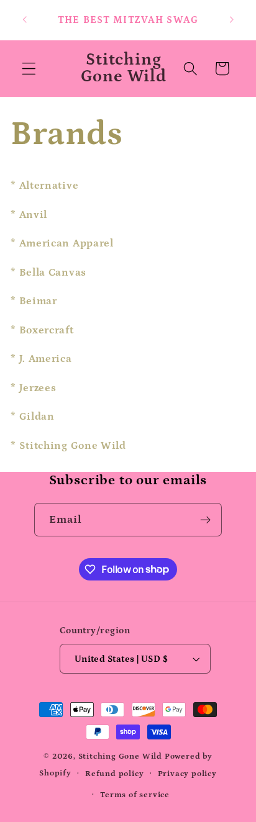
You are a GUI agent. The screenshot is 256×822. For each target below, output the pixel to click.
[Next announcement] (231, 20)
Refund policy (114, 773)
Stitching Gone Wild (121, 756)
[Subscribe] (206, 519)
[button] (29, 68)
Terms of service (135, 794)
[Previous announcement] (24, 20)
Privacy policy (187, 773)
